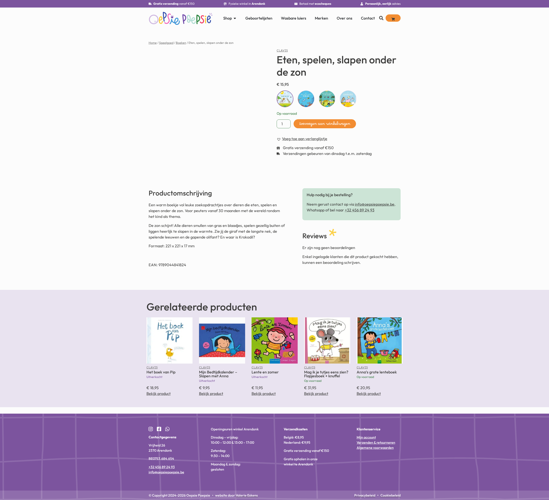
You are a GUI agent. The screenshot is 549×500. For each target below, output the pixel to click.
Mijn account (366, 437)
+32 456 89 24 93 (359, 210)
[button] (540, 460)
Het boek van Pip (160, 372)
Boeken (181, 43)
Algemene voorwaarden (375, 447)
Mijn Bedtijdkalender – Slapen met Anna (218, 374)
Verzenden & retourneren (376, 442)
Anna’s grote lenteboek (377, 372)
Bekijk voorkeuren (517, 481)
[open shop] (235, 18)
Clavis (282, 52)
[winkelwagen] (393, 18)
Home (153, 43)
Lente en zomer (265, 372)
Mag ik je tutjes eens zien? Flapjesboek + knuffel (326, 374)
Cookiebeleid (480, 491)
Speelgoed (166, 43)
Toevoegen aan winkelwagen (324, 124)
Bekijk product (158, 393)
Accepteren (463, 481)
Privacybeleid (498, 491)
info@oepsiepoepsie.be (374, 204)
